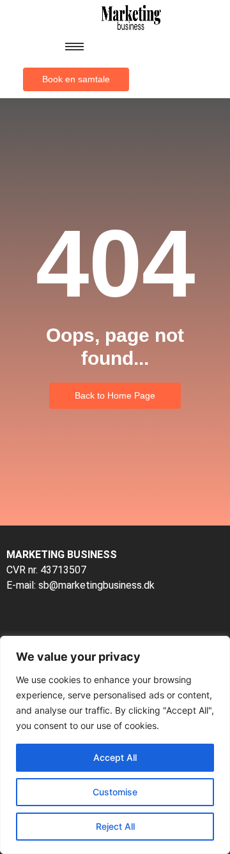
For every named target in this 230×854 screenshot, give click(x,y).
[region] (115, 745)
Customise (115, 791)
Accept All (115, 757)
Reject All (115, 826)
